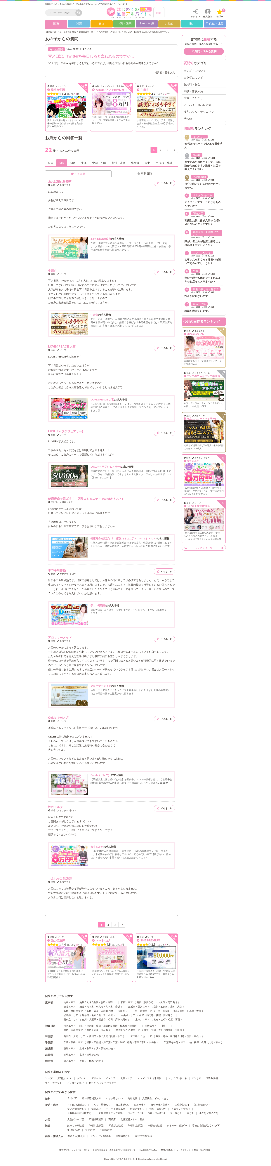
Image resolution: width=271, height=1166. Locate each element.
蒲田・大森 (176, 1006)
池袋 (81, 1002)
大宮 (105, 1036)
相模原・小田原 (173, 1030)
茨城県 (49, 1048)
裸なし (190, 1113)
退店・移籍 (199, 304)
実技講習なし (123, 1136)
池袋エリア (70, 1002)
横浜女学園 (57, 89)
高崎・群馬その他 (89, 1054)
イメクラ (110, 1078)
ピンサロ (196, 1078)
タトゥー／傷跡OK (177, 1125)
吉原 (198, 1011)
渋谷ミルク (55, 806)
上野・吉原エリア (142, 1011)
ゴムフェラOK (135, 1113)
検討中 (220, 13)
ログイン (195, 16)
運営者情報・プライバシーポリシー (75, 1150)
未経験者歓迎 (155, 1125)
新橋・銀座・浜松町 (97, 1011)
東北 (192, 23)
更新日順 (146, 173)
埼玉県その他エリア (141, 1036)
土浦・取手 (85, 1048)
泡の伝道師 (57, 940)
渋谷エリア (70, 1006)
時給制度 (132, 1098)
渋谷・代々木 (86, 1006)
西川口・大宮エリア (74, 1036)
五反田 (164, 1006)
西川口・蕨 (95, 1036)
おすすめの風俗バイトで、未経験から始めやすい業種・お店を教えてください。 (203, 165)
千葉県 (49, 1042)
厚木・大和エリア (73, 1030)
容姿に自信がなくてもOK (206, 1125)
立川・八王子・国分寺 (94, 1019)
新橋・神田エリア (73, 1011)
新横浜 (133, 1025)
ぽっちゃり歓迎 (75, 1125)
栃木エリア (70, 1060)
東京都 (49, 1002)
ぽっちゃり (199, 136)
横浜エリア (70, 1025)
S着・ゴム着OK (156, 1113)
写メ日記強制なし (76, 1104)
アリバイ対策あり (115, 1109)
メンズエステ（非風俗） (150, 1078)
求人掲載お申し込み (148, 1150)
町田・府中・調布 (117, 1019)
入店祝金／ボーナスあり (155, 1098)
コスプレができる (180, 1109)
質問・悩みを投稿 (205, 51)
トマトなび (102, 940)
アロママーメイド (60, 637)
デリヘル (96, 1078)
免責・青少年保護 (202, 1150)
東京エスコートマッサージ (202, 418)
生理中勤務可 (182, 1104)
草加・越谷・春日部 (166, 1036)
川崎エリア (151, 1025)
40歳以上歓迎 (116, 1125)
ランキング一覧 (204, 547)
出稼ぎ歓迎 (106, 1130)
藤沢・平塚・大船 (153, 1030)
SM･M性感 (212, 1078)
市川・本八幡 (148, 1042)
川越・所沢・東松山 (190, 1036)
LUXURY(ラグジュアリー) (65, 431)
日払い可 (72, 1098)
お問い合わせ (167, 1150)
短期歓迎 (90, 1130)
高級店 (112, 1119)
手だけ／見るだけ (208, 1113)
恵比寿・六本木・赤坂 (108, 1006)
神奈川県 (50, 1025)
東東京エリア (142, 1019)
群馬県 (49, 1054)
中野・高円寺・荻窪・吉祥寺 (154, 1015)
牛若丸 (144, 89)
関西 (79, 23)
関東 (158, 12)
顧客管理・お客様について (206, 233)
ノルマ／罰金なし (101, 1104)
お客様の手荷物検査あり (80, 1113)
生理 (195, 271)
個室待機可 (140, 1104)
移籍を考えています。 (197, 310)
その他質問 (56, 49)
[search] (61, 13)
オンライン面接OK (101, 1136)
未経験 (197, 155)
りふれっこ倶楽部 (60, 878)
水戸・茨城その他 (103, 1048)
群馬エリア (70, 1054)
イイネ (165, 183)
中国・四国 (124, 23)
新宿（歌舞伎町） (146, 1002)
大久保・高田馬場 (167, 1002)
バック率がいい (114, 1098)
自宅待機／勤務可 (160, 1104)
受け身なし (176, 1113)
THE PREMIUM (150, 940)
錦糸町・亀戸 (89, 1015)
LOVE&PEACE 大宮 (62, 346)
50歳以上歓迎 (135, 1125)
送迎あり (96, 1109)
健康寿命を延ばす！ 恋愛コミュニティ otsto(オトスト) (85, 498)
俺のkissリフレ (196, 333)
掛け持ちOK (73, 1130)
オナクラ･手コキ (202, 195)
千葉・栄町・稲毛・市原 (126, 1042)
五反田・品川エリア (139, 1006)
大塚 (88, 1002)
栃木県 (49, 1060)
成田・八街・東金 (210, 1042)
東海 (102, 23)
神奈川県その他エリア (128, 1030)
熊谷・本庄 (116, 1036)
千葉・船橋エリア (73, 1042)
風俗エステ (126, 1078)
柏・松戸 (194, 1042)
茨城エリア (70, 1048)
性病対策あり (137, 1109)
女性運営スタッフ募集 (133, 1119)
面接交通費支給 (143, 1136)
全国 (50, 162)
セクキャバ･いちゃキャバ (102, 1082)
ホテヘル (81, 1078)
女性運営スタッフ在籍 (111, 1113)
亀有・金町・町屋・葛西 (167, 1019)
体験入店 (198, 213)
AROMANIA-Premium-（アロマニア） (119, 89)
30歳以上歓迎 (96, 1125)
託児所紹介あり (202, 1104)
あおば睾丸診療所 (60, 181)
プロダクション (75, 1082)
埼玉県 (49, 1036)
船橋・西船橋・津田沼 (99, 1042)
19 (77, 944)
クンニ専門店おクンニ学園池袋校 (206, 376)
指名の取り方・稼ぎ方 (206, 289)
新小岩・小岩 (105, 1015)
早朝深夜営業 (96, 1119)
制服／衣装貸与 (158, 1109)
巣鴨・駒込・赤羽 (103, 1002)
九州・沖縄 (146, 23)
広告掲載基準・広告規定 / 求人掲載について (115, 1150)
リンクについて (183, 1150)
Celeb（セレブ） (59, 717)
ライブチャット (53, 1082)
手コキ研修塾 (57, 570)
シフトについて (202, 252)
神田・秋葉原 (117, 1011)
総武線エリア (71, 1015)
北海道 (169, 23)
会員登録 (207, 16)
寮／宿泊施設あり (76, 1109)
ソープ (48, 1078)
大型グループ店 (75, 1119)
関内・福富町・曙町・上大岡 (95, 1025)
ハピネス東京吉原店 (198, 506)
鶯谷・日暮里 (187, 1011)
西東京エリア (71, 1019)
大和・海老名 (101, 1030)
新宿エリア (127, 1002)
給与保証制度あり (91, 1098)
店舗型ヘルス (64, 1078)
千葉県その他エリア (174, 1042)
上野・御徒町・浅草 (167, 1011)
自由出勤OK (122, 1104)
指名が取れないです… (197, 296)
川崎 (163, 1025)
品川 (156, 1006)
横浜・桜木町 (120, 1025)
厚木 (89, 1030)
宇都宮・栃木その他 (90, 1060)
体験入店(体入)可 (76, 1136)
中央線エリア (128, 1015)
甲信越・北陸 (215, 23)
